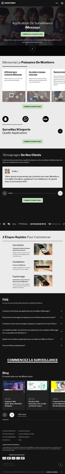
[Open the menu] (62, 3)
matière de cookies (52, 472)
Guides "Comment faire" (24, 387)
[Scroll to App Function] (32, 48)
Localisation (48, 384)
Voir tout (22, 414)
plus (13, 450)
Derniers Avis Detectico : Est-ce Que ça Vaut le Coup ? (37, 404)
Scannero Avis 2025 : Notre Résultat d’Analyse (13, 404)
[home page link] (8, 3)
